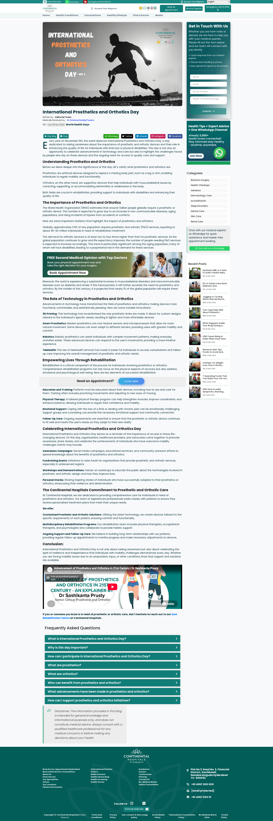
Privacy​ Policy (113, 816)
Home (46, 15)
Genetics (196, 190)
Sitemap (143, 777)
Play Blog (51, 136)
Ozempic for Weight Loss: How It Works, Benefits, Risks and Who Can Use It (215, 366)
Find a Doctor (141, 15)
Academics (144, 769)
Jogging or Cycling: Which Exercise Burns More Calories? (213, 299)
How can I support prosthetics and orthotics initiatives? (89, 700)
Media (159, 15)
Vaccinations (92, 15)
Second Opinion (194, 8)
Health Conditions (67, 15)
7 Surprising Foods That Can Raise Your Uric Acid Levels (215, 378)
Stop (65, 136)
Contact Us (144, 779)
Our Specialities (50, 779)
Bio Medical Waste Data (208, 816)
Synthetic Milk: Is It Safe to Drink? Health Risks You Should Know (215, 273)
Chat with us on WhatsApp (210, 248)
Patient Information (52, 787)
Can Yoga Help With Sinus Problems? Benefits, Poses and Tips (215, 312)
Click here (130, 381)
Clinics (46, 782)
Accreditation (198, 200)
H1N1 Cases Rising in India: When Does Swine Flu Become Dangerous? (215, 339)
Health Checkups (200, 185)
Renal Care (197, 221)
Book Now (74, 2)
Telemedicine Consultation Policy (182, 816)
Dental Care (197, 211)
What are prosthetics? (64, 665)
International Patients (101, 769)
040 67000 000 (54, 1)
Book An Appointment (171, 8)
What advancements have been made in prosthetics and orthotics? (98, 691)
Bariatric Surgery (200, 180)
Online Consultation (148, 784)
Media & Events (98, 774)
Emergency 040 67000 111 (99, 1)
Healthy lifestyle (117, 15)
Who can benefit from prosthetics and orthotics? (84, 683)
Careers (142, 772)
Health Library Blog (100, 777)
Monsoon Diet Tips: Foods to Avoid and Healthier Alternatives (214, 352)
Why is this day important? (68, 647)
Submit (207, 111)
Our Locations (49, 784)
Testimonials (145, 774)
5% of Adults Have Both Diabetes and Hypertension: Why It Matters (215, 287)
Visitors (94, 772)
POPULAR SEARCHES (134, 809)
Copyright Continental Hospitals (61, 815)
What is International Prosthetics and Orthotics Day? (87, 639)
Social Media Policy (158, 816)
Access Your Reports (193, 1)
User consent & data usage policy (135, 816)
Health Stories (97, 782)
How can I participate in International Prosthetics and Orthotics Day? (99, 656)
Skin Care (196, 216)
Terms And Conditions (96, 816)
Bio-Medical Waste (148, 782)
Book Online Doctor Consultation (59, 772)
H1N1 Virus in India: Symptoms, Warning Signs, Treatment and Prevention (214, 393)
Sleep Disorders (199, 205)
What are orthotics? (63, 674)
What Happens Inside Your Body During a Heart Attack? (214, 325)
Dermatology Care (201, 195)
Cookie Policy (224, 816)
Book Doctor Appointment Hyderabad (61, 769)
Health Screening (99, 779)
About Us (47, 774)
